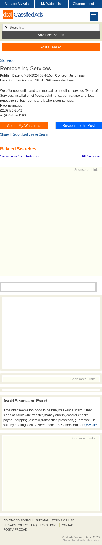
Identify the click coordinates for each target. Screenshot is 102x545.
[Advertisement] (51, 223)
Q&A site (91, 425)
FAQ (34, 525)
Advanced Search (51, 35)
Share (4, 134)
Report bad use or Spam (29, 134)
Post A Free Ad (15, 529)
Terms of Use (63, 520)
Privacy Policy (16, 525)
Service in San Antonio (19, 156)
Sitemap (42, 520)
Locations (48, 525)
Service (7, 60)
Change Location (85, 4)
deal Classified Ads (78, 537)
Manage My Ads (17, 4)
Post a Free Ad (51, 47)
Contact (68, 525)
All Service (91, 156)
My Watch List (51, 4)
